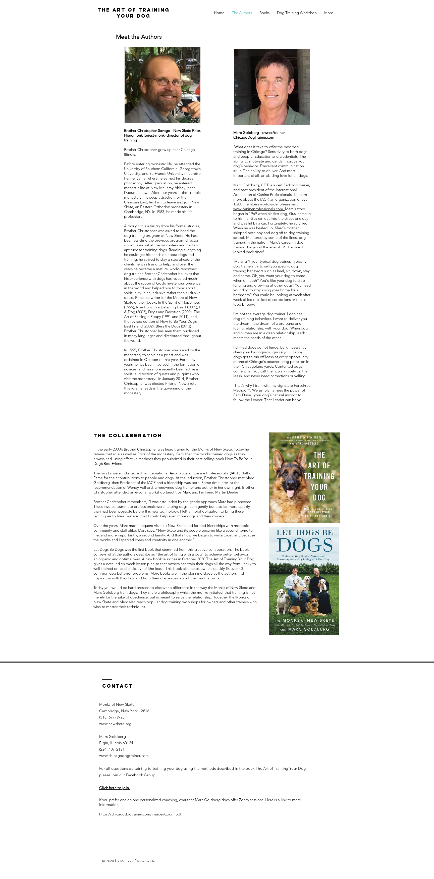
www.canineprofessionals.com (259, 208)
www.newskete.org (115, 723)
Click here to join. (114, 787)
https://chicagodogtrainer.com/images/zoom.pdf (140, 814)
